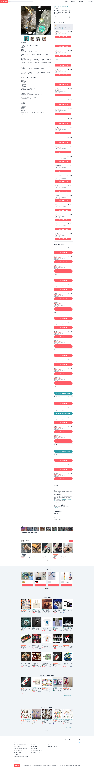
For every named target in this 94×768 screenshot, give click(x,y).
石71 (39, 582)
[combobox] (20, 1)
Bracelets (54, 553)
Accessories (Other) (45, 553)
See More (47, 588)
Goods (55, 6)
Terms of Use (32, 765)
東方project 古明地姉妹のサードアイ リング (46, 554)
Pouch (33, 553)
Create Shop (81, 1)
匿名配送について (17, 746)
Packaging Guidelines (17, 752)
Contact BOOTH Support (52, 746)
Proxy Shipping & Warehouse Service (20, 748)
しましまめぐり (68, 582)
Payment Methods (34, 746)
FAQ (48, 744)
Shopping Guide (33, 744)
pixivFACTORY (56, 507)
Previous (22, 20)
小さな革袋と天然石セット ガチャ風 (36, 554)
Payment (56, 513)
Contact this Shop (57, 519)
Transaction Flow (34, 748)
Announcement (50, 742)
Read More (61, 28)
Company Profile (26, 765)
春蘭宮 (27, 541)
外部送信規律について (55, 765)
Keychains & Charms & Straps (63, 6)
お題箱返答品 (23, 555)
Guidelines (44, 765)
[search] (32, 1)
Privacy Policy (49, 765)
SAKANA (27, 582)
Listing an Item (16, 742)
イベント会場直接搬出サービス (19, 750)
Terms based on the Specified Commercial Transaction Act (68, 765)
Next (50, 20)
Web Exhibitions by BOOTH (35, 752)
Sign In (66, 1)
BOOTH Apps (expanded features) (20, 744)
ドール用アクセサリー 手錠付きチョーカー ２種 (67, 554)
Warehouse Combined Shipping (36, 750)
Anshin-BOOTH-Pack (62, 499)
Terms (55, 517)
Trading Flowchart (58, 511)
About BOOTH (73, 1)
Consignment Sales (17, 754)
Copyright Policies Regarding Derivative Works (21, 757)
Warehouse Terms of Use (38, 765)
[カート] (59, 8)
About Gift (57, 485)
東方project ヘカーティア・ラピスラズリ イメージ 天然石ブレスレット (57, 556)
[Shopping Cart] (86, 1)
